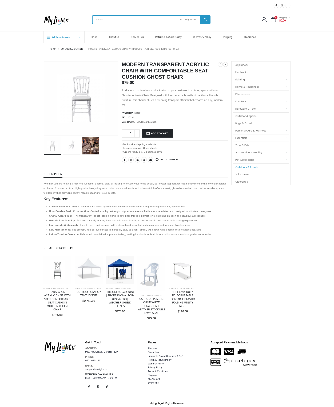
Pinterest (144, 160)
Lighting (240, 79)
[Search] (205, 20)
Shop (94, 37)
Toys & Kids (242, 145)
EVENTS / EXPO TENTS (85, 289)
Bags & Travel (243, 123)
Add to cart (159, 133)
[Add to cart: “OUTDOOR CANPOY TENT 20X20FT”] (88, 269)
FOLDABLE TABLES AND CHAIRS (183, 289)
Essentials (241, 138)
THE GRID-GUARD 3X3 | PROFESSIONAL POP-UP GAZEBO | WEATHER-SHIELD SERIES (120, 298)
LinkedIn (137, 160)
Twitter (131, 160)
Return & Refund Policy (168, 37)
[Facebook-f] (89, 386)
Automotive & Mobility (248, 152)
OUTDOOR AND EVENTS (144, 122)
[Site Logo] (56, 20)
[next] (225, 64)
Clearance (250, 37)
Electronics (242, 72)
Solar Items (242, 174)
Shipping (227, 37)
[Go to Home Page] (44, 49)
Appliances (242, 65)
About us (114, 37)
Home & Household (247, 87)
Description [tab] (52, 174)
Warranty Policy (202, 37)
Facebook (124, 160)
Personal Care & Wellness (250, 130)
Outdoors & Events (246, 167)
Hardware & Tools (246, 108)
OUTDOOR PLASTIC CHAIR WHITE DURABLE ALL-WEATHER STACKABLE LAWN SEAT (151, 305)
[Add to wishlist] (48, 270)
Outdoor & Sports (246, 116)
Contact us (137, 37)
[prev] (220, 64)
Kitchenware (242, 94)
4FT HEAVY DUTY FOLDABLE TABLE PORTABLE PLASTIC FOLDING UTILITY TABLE (183, 298)
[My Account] (264, 19)
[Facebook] (276, 5)
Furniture (240, 101)
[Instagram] (282, 5)
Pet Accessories (245, 160)
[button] (44, 98)
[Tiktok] (287, 5)
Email (150, 160)
